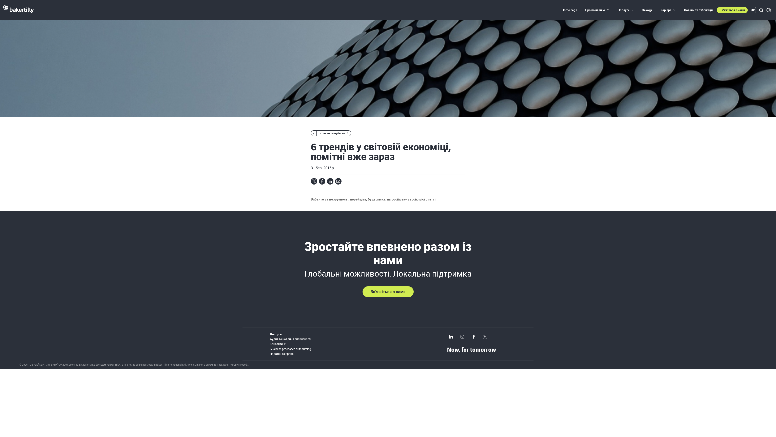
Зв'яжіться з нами (732, 10)
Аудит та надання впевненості (290, 339)
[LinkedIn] (451, 337)
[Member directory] (768, 10)
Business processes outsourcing (290, 349)
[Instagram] (462, 337)
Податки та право (282, 353)
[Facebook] (474, 337)
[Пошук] (761, 10)
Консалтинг (278, 344)
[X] (485, 337)
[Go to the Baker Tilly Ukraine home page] (18, 10)
